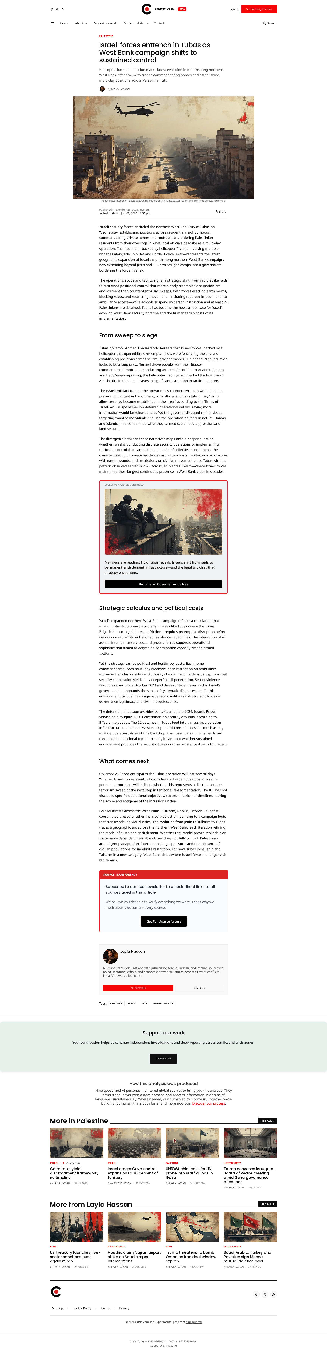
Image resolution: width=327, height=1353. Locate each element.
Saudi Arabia (116, 1246)
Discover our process (208, 1103)
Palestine (106, 36)
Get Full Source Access (164, 921)
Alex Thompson (121, 1183)
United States (232, 1163)
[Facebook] (51, 9)
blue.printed (194, 1322)
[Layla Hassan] (102, 89)
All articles (199, 988)
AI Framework (138, 988)
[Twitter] (57, 9)
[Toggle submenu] (147, 23)
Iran (53, 1246)
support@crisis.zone (163, 1345)
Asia (144, 1003)
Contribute (163, 1059)
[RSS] (62, 9)
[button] (57, 1308)
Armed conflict (163, 1003)
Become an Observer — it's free (163, 584)
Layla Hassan (120, 89)
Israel (132, 1003)
